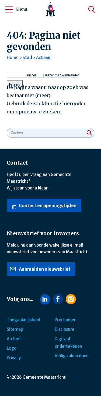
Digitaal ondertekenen (68, 342)
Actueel (43, 57)
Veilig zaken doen (72, 355)
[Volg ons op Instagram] (71, 299)
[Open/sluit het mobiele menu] (9, 9)
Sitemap (15, 329)
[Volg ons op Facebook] (58, 299)
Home (13, 57)
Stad (27, 57)
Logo (11, 348)
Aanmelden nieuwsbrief (44, 269)
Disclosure (64, 329)
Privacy (14, 357)
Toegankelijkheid (23, 319)
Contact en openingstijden (47, 205)
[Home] (51, 9)
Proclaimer (65, 319)
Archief (14, 338)
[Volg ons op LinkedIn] (45, 299)
